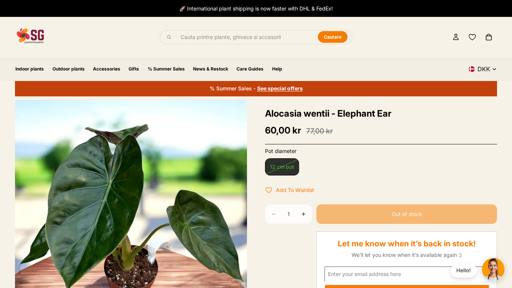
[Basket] (489, 37)
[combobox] (245, 37)
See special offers (280, 88)
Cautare (333, 37)
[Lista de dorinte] (472, 37)
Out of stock (407, 214)
